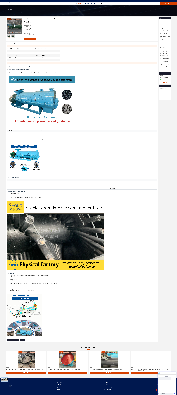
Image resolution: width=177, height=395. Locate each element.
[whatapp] (160, 80)
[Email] (162, 79)
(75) (164, 31)
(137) (165, 43)
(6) (164, 62)
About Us (86, 3)
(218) (164, 21)
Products (80, 3)
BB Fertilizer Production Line (108, 389)
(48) (165, 37)
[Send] (174, 394)
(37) (163, 66)
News (91, 3)
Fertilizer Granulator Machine (108, 387)
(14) (165, 51)
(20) (164, 56)
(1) (163, 69)
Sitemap (58, 389)
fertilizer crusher (16, 340)
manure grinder (10, 340)
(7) (164, 64)
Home (75, 3)
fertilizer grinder (22, 340)
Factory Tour (59, 384)
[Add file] (158, 394)
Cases (95, 3)
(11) (163, 53)
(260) (164, 40)
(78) (165, 28)
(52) (164, 34)
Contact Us (58, 387)
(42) (164, 59)
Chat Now (165, 82)
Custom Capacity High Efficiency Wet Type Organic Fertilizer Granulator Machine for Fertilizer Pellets (147, 369)
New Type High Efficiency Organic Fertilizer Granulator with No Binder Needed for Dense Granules (22, 369)
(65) (163, 47)
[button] (7, 361)
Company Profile (59, 382)
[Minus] (174, 373)
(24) (165, 49)
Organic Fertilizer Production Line (108, 382)
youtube (157, 390)
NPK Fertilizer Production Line (108, 384)
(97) (165, 25)
